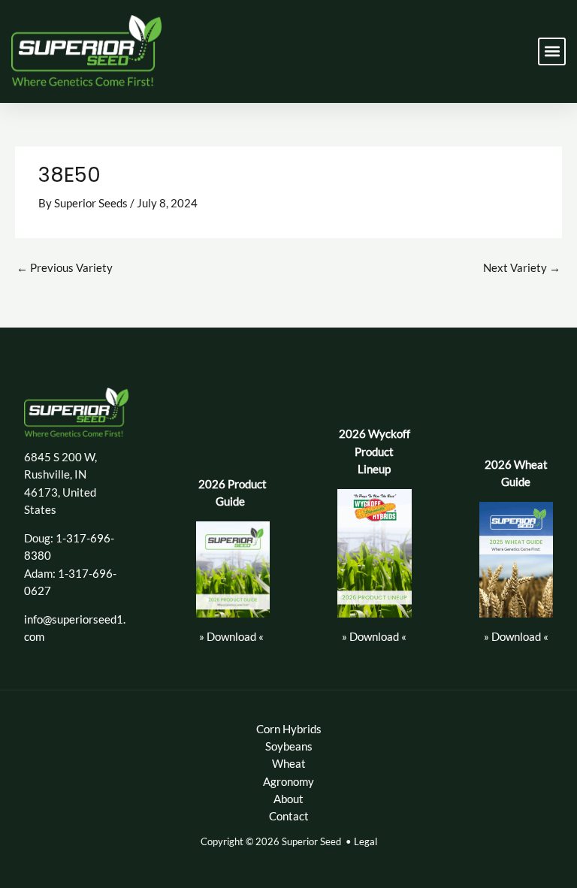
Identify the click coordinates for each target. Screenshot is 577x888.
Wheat (289, 763)
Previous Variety (65, 267)
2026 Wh (508, 464)
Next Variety (521, 267)
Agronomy (288, 781)
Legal (365, 841)
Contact (289, 816)
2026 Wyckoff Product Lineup (374, 451)
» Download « (231, 636)
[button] (552, 51)
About (288, 799)
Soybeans (289, 746)
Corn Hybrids (289, 729)
